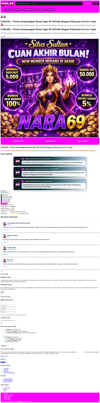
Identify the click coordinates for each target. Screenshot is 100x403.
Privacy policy (7, 397)
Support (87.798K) (20, 38)
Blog (5, 390)
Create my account (5, 317)
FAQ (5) (28, 38)
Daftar (96, 3)
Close (2, 291)
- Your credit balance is (19, 333)
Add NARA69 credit (9, 343)
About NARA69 (8, 378)
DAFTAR (6, 371)
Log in (16, 320)
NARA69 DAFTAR (29, 9)
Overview (3, 38)
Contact (6, 393)
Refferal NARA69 (8, 380)
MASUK (88, 3)
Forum (5, 389)
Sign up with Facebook (7, 300)
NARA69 (7, 9)
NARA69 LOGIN (17, 9)
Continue (4, 345)
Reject (2, 356)
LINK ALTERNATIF (83, 141)
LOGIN (6, 370)
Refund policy (7, 399)
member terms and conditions (33, 315)
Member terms (7, 396)
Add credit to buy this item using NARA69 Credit (16, 334)
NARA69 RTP (50, 9)
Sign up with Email (6, 302)
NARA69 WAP (40, 9)
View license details (5, 193)
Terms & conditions (8, 394)
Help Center (7, 387)
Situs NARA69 (7, 381)
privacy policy (80, 352)
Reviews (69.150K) (11, 38)
